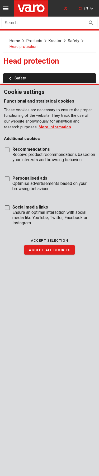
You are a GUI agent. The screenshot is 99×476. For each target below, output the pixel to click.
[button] (86, 8)
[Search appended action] (91, 23)
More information (55, 127)
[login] (66, 8)
